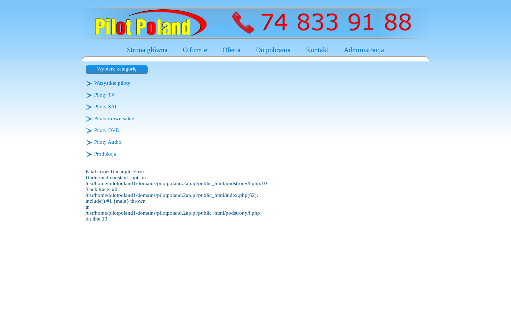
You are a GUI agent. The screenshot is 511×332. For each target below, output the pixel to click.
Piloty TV (104, 95)
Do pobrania (273, 49)
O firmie (195, 49)
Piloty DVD (107, 130)
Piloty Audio (107, 142)
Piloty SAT (105, 106)
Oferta (231, 49)
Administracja (364, 49)
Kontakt (317, 49)
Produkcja (105, 154)
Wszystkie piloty (112, 83)
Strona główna (147, 49)
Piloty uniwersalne (114, 118)
